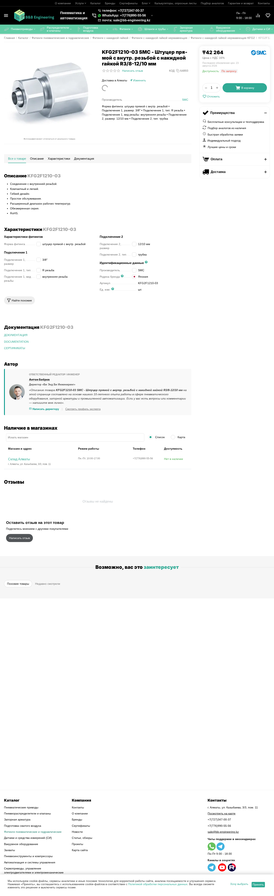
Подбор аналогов (212, 3)
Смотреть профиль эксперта (82, 409)
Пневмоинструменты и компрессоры (28, 856)
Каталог (95, 3)
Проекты (77, 844)
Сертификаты (128, 3)
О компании (63, 3)
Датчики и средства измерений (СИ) (28, 837)
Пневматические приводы (21, 807)
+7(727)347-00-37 (219, 819)
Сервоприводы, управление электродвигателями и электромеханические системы (34, 872)
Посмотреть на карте (221, 813)
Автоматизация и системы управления (29, 862)
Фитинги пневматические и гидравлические (33, 831)
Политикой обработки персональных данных (157, 884)
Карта (181, 437)
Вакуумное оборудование (21, 844)
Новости (77, 831)
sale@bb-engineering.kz (223, 831)
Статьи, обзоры (82, 837)
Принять (258, 884)
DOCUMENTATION (16, 341)
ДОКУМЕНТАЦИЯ (15, 335)
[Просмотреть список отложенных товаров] (268, 15)
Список (159, 437)
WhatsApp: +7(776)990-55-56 (124, 15)
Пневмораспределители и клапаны (27, 813)
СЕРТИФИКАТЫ (14, 348)
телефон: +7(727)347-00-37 (123, 10)
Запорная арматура (17, 819)
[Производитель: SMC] (259, 52)
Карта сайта (80, 850)
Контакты (264, 3)
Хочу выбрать (239, 884)
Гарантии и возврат (241, 3)
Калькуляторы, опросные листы (176, 3)
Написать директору (45, 409)
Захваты (9, 850)
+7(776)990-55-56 (219, 825)
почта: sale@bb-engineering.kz (126, 20)
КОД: (172, 70)
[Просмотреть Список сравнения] (258, 15)
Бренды (110, 3)
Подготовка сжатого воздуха (22, 825)
